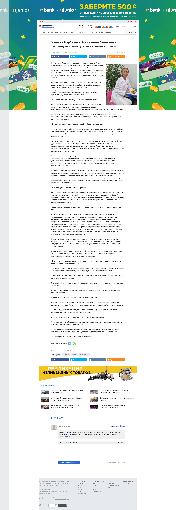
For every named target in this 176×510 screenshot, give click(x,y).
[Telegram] (112, 27)
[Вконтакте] (98, 27)
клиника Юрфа (84, 355)
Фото (94, 487)
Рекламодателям (130, 21)
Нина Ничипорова (71, 52)
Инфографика (97, 491)
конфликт (66, 355)
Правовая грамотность (114, 485)
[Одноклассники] (103, 27)
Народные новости (98, 481)
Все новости (44, 32)
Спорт (88, 32)
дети (58, 355)
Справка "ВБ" (112, 487)
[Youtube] (107, 27)
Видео (94, 489)
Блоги (94, 485)
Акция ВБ (108, 32)
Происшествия (97, 32)
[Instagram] (110, 27)
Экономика (63, 32)
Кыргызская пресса (98, 483)
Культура (81, 32)
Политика (54, 32)
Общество (72, 32)
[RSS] (96, 27)
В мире (79, 495)
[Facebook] (100, 27)
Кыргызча (43, 21)
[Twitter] (105, 27)
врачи (74, 355)
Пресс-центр (127, 483)
